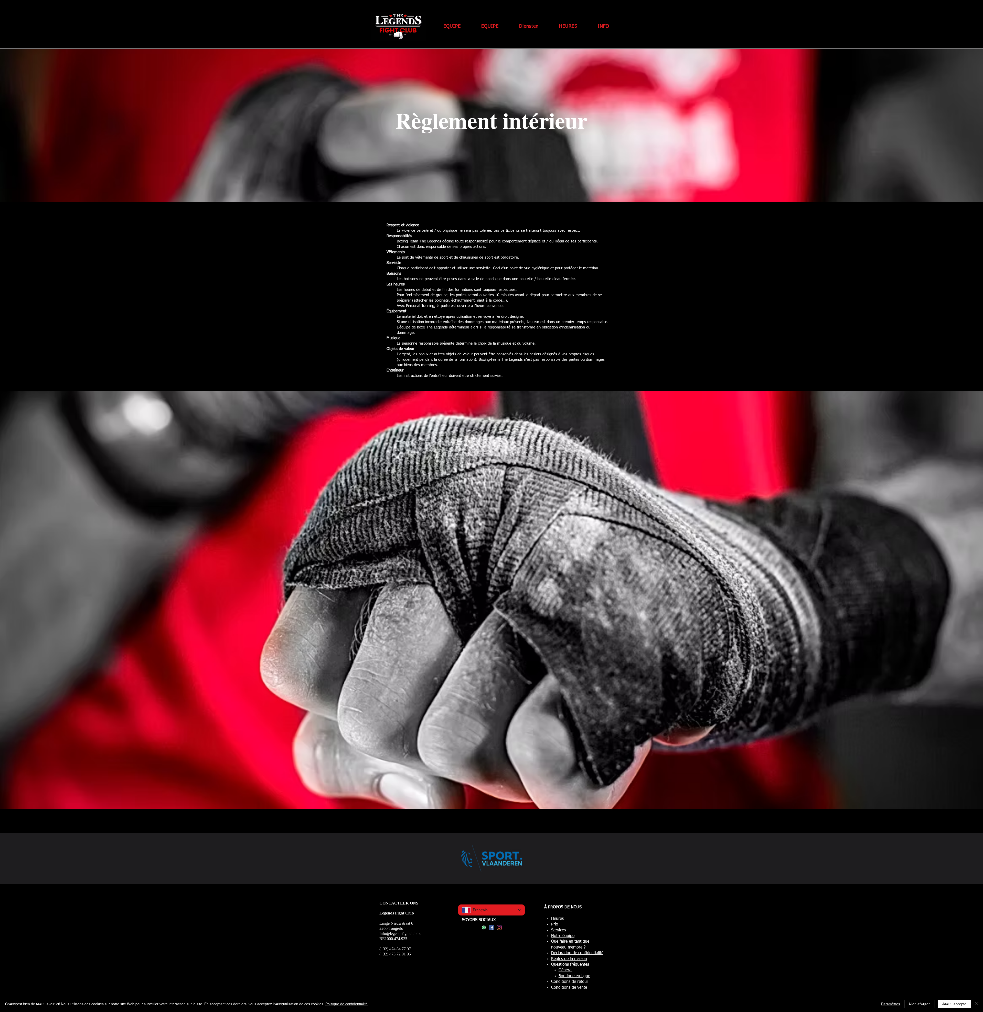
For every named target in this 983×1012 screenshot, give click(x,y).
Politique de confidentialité (346, 1003)
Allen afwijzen (920, 1003)
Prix (554, 924)
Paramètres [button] (890, 1003)
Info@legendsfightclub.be (400, 933)
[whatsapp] (483, 927)
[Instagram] (499, 927)
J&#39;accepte (954, 1003)
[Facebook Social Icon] (491, 927)
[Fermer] (977, 1004)
